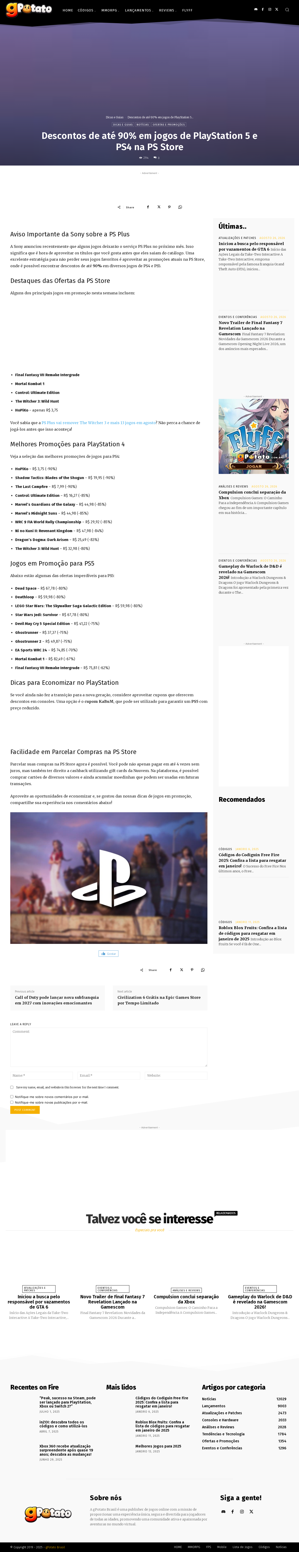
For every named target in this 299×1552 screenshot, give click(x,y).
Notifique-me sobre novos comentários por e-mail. (52, 1097)
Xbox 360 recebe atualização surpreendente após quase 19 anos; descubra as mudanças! (66, 1450)
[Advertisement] (149, 186)
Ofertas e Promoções (169, 124)
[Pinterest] (169, 207)
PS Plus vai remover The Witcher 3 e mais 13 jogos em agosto (99, 422)
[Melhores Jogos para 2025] (119, 1453)
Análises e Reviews (233, 486)
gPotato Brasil (55, 1547)
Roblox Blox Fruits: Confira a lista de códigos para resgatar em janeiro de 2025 (253, 933)
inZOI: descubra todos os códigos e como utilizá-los (63, 1424)
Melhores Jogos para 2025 (158, 1446)
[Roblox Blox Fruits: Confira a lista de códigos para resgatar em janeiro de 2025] (254, 898)
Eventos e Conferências (238, 317)
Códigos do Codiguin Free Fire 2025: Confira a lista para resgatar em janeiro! (252, 860)
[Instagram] (270, 9)
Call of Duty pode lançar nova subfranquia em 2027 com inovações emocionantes (57, 1000)
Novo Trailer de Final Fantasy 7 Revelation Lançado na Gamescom (250, 328)
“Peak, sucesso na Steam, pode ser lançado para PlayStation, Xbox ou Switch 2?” (67, 1402)
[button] (287, 9)
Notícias (143, 124)
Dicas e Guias (114, 117)
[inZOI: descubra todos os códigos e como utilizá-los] (23, 1429)
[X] (277, 9)
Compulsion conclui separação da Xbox (186, 1299)
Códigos (225, 849)
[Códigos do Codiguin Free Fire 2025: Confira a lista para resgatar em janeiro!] (254, 825)
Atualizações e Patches (237, 238)
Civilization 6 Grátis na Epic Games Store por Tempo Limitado (159, 1000)
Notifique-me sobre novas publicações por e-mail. (51, 1102)
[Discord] (256, 9)
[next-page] (154, 1331)
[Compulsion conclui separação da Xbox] (254, 532)
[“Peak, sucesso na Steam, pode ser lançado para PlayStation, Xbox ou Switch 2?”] (23, 1405)
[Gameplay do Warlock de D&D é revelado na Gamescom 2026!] (254, 612)
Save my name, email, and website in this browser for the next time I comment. (67, 1087)
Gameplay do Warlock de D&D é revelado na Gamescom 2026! (250, 572)
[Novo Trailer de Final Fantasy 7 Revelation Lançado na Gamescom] (254, 368)
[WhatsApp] (180, 207)
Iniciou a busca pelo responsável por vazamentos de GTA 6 (39, 1302)
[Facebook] (263, 9)
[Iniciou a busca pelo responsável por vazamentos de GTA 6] (254, 289)
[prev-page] (143, 1331)
